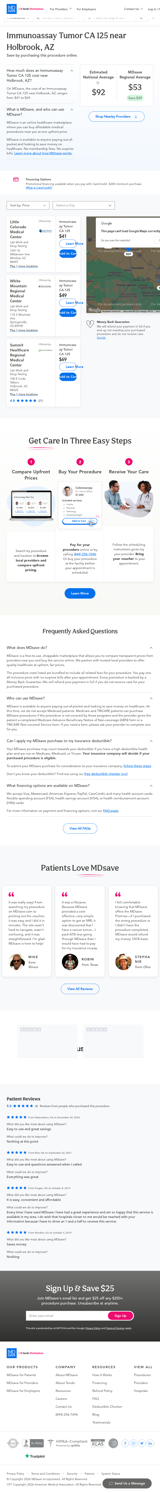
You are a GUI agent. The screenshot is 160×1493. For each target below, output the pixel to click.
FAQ (95, 1399)
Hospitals (141, 1391)
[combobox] (82, 205)
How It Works (102, 1375)
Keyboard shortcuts (111, 311)
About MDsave (67, 1375)
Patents (89, 1474)
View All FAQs (80, 828)
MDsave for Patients (21, 1375)
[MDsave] (25, 9)
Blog (95, 1414)
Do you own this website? (116, 240)
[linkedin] (150, 1443)
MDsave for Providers (22, 1383)
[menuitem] (61, 9)
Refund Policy (102, 1391)
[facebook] (125, 1443)
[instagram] (133, 1443)
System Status (110, 1474)
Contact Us (64, 1407)
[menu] (80, 9)
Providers (141, 1383)
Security (72, 1474)
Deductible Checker (107, 1407)
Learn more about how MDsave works (43, 153)
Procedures (142, 1375)
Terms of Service (115, 1328)
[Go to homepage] (25, 1353)
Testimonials (101, 1422)
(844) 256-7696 (85, 554)
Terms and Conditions (45, 1474)
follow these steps (137, 766)
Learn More (71, 244)
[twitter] (142, 1443)
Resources (63, 1391)
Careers (61, 1399)
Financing (99, 1383)
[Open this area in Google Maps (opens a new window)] (94, 310)
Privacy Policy (93, 1328)
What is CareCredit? (39, 188)
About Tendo (65, 1383)
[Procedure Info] (98, 82)
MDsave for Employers (23, 1391)
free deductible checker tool (106, 774)
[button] (40, 75)
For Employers (86, 9)
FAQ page (110, 811)
